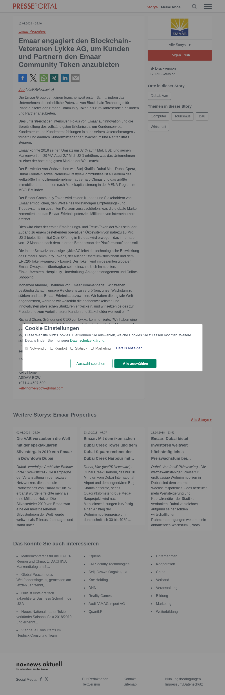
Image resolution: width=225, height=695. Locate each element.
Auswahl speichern (91, 363)
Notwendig (38, 348)
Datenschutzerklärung (87, 340)
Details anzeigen (129, 348)
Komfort (61, 348)
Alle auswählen (135, 363)
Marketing (103, 348)
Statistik (81, 348)
